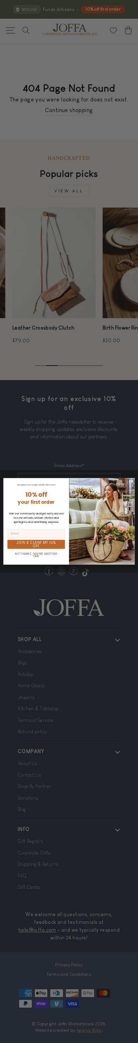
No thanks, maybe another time (36, 555)
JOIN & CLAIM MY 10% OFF (36, 544)
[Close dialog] (131, 481)
